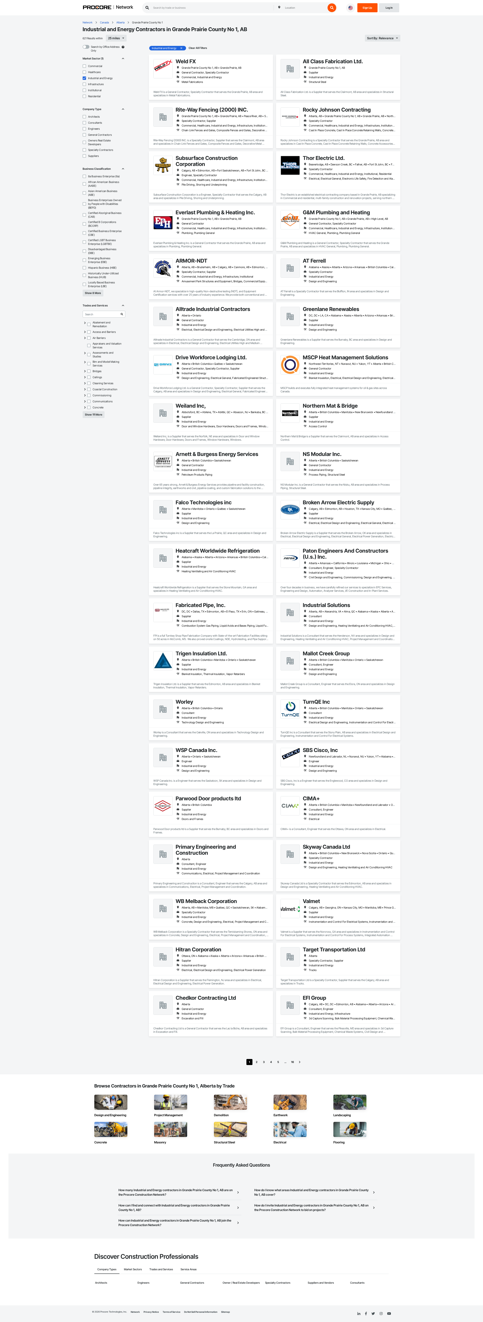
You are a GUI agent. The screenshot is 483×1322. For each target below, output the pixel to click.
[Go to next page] (300, 1062)
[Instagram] (381, 1314)
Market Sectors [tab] (133, 1269)
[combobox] (304, 8)
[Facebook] (366, 1314)
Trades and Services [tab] (161, 1269)
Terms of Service (171, 1311)
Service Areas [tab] (189, 1269)
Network (124, 7)
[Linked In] (358, 1313)
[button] (84, 66)
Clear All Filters (198, 47)
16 (292, 1062)
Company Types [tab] (106, 1269)
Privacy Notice (151, 1311)
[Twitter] (373, 1313)
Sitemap (225, 1311)
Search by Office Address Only (105, 48)
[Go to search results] (122, 314)
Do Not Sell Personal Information (200, 1311)
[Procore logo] (97, 7)
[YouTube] (389, 1313)
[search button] (332, 7)
